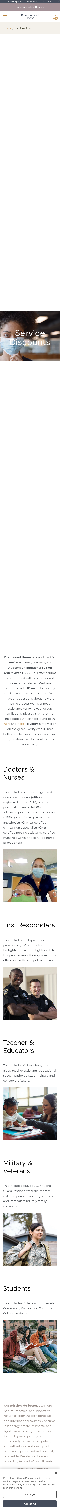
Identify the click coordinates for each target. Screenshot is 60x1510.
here (7, 723)
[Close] (56, 1473)
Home (7, 28)
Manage (30, 1494)
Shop (50, 1)
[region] (30, 1489)
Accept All (30, 1503)
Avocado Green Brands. (36, 1461)
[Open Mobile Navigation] (6, 16)
